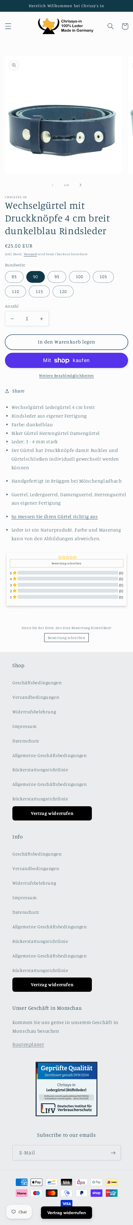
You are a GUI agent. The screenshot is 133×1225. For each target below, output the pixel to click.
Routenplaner (28, 1044)
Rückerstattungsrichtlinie (40, 769)
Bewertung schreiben (66, 637)
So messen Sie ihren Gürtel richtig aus (54, 516)
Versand (30, 254)
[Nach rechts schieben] (80, 185)
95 (56, 276)
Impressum (24, 726)
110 (15, 291)
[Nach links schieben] (52, 185)
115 (39, 291)
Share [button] (18, 390)
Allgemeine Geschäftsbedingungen (49, 755)
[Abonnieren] (113, 1152)
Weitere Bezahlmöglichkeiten (66, 375)
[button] (8, 26)
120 (63, 291)
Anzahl (12, 306)
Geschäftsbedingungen (37, 682)
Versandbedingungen (35, 697)
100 (79, 276)
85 (14, 276)
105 (103, 276)
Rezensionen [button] (17, 612)
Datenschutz (25, 740)
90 (35, 276)
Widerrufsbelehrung (34, 711)
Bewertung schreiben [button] (67, 563)
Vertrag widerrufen (52, 813)
